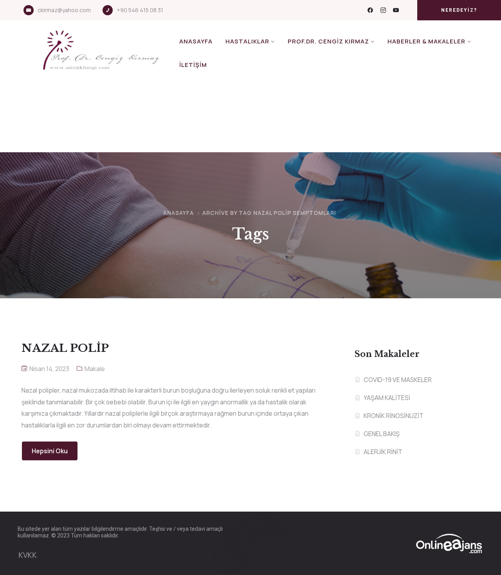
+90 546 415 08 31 (140, 10)
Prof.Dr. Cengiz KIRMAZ (328, 41)
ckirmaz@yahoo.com (64, 10)
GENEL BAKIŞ (382, 433)
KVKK (27, 555)
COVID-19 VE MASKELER (398, 379)
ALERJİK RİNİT (383, 451)
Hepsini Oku (50, 451)
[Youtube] (396, 10)
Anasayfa (196, 41)
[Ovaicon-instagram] (383, 10)
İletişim (193, 65)
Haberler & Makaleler (426, 41)
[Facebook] (370, 10)
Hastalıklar (247, 41)
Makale (95, 368)
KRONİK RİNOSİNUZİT (394, 415)
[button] (459, 10)
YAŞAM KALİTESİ (387, 397)
